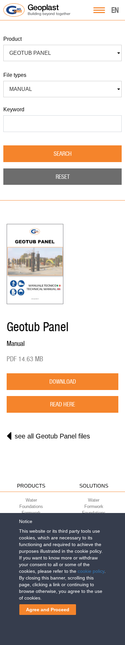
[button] (62, 53)
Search (63, 153)
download (62, 381)
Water (31, 500)
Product (12, 39)
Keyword (13, 109)
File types (14, 75)
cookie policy (91, 571)
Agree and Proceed (47, 609)
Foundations (31, 506)
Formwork (93, 506)
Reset (63, 176)
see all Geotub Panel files (52, 436)
